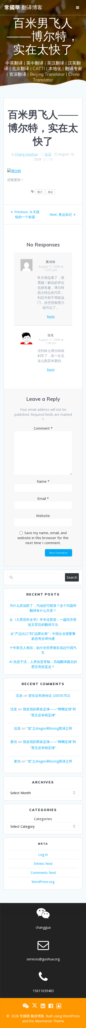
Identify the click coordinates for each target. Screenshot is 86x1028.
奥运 (50, 191)
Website (43, 515)
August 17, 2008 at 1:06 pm (50, 341)
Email (43, 498)
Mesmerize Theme (49, 1021)
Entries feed (43, 863)
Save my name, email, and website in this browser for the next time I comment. (43, 537)
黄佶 (13, 741)
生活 (48, 154)
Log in (43, 854)
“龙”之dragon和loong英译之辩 (49, 728)
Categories (43, 818)
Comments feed (43, 872)
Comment (43, 428)
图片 (40, 191)
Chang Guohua (26, 154)
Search (72, 577)
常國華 (23, 7)
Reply (51, 316)
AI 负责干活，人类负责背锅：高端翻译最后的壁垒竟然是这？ (43, 664)
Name (43, 481)
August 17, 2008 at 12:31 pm (50, 268)
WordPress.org (43, 881)
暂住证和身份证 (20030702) (49, 695)
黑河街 (51, 262)
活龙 (51, 335)
